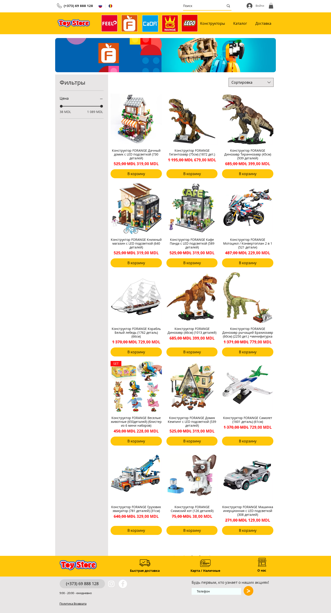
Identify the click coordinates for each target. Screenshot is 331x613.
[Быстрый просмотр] (136, 119)
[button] (271, 6)
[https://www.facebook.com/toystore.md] (123, 584)
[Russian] (100, 6)
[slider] (61, 106)
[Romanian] (110, 6)
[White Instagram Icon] (111, 584)
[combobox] (251, 82)
